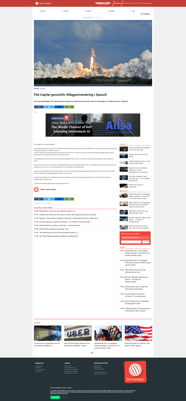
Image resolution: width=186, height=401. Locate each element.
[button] (92, 353)
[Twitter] (49, 106)
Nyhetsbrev (118, 3)
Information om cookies (71, 369)
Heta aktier (126, 3)
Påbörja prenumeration (71, 371)
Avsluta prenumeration (71, 373)
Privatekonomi (147, 3)
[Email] (69, 106)
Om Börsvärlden (40, 369)
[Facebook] (39, 106)
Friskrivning (68, 366)
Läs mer (65, 397)
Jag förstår (55, 397)
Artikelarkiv (38, 371)
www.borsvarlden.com (100, 374)
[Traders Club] (103, 3)
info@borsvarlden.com (100, 372)
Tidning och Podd (136, 3)
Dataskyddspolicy (70, 367)
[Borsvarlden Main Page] (43, 3)
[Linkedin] (59, 106)
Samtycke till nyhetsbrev (131, 237)
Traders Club (39, 366)
